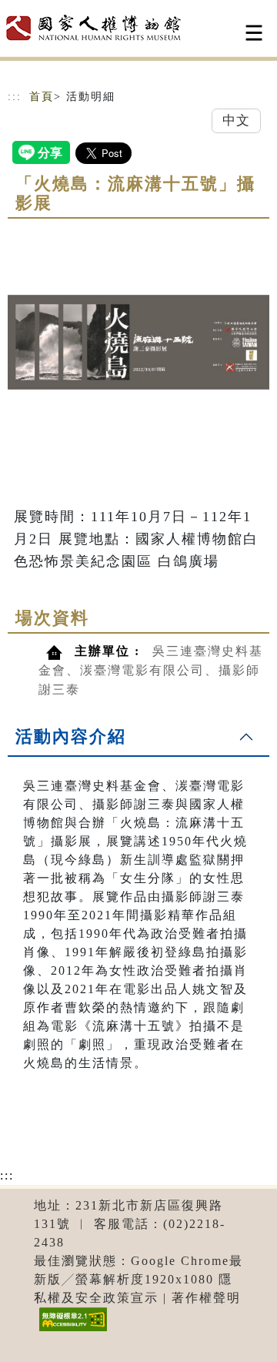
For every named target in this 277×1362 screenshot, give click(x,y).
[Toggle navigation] (254, 32)
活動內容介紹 (70, 736)
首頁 (41, 96)
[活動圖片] (138, 341)
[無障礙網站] (71, 1330)
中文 (236, 120)
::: (15, 96)
